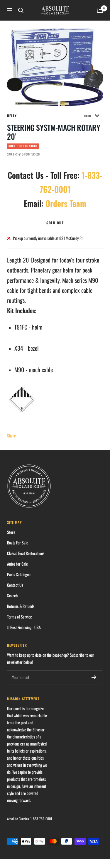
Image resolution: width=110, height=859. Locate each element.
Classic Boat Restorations (25, 553)
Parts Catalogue (19, 574)
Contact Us (15, 585)
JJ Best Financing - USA (24, 627)
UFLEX (12, 115)
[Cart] (100, 10)
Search (12, 595)
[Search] (20, 10)
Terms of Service (19, 617)
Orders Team (65, 203)
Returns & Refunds (20, 606)
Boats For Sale (17, 542)
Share (11, 435)
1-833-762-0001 (41, 818)
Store (11, 532)
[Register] (94, 677)
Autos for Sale (17, 564)
